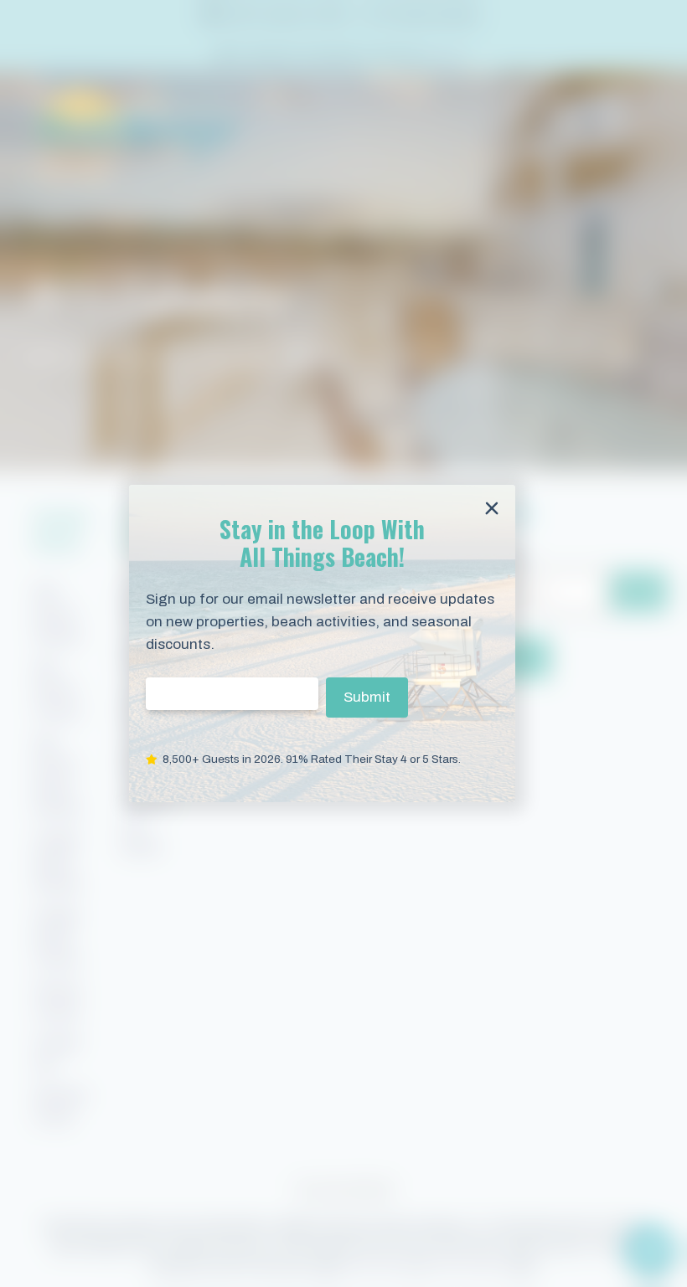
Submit (367, 697)
